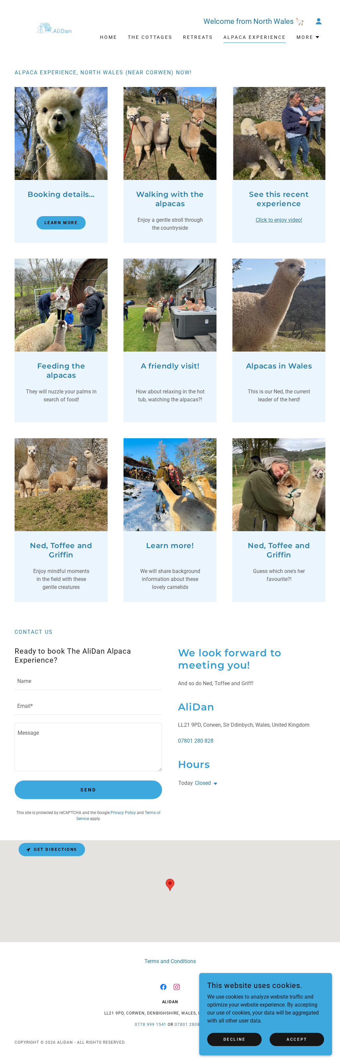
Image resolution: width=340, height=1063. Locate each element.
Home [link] (108, 37)
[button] (318, 21)
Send (88, 789)
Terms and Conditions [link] (170, 961)
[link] (53, 27)
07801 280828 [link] (190, 1024)
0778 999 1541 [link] (151, 1024)
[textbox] (88, 681)
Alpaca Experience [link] (254, 37)
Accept (297, 1039)
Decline (234, 1039)
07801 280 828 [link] (195, 741)
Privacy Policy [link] (123, 812)
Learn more (61, 222)
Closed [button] (203, 783)
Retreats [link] (198, 37)
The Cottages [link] (150, 37)
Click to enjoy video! (279, 220)
